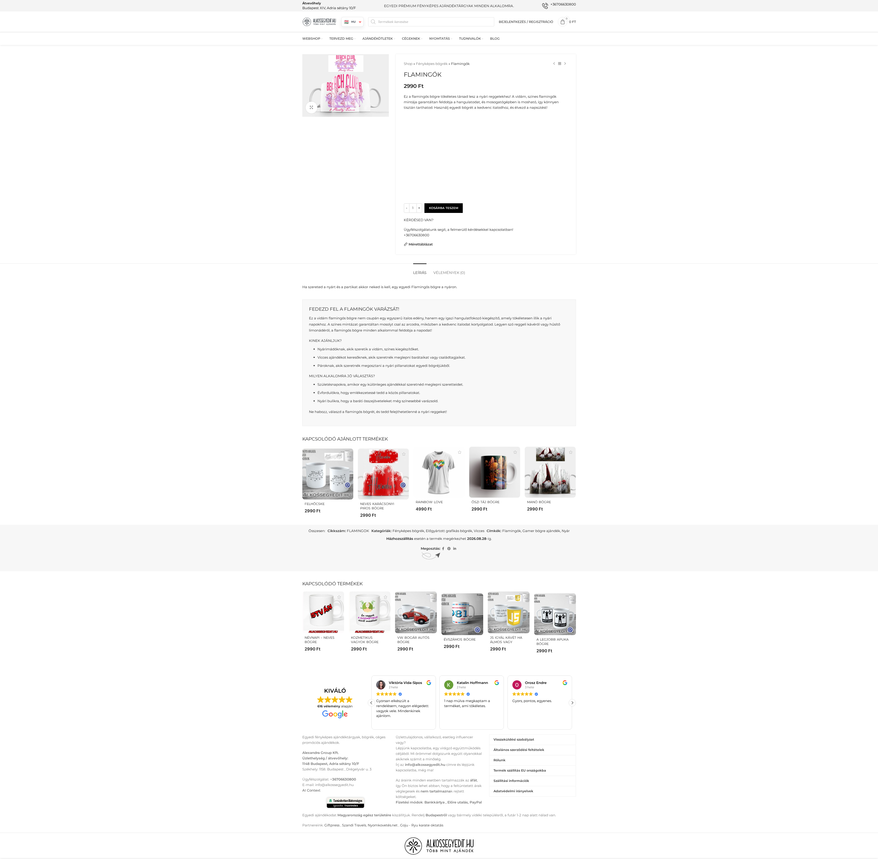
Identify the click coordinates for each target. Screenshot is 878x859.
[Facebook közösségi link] (443, 549)
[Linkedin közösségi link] (454, 549)
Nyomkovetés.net (383, 825)
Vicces (479, 531)
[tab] (419, 270)
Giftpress (331, 825)
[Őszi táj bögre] (494, 472)
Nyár (566, 531)
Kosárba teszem (443, 208)
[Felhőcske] (327, 474)
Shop (408, 63)
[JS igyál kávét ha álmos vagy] (509, 612)
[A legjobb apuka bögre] (555, 614)
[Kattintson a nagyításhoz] (311, 107)
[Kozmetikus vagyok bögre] (369, 612)
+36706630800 (416, 235)
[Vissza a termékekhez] (559, 64)
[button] (572, 702)
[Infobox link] (329, 6)
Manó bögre (539, 502)
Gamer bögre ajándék (541, 531)
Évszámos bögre (460, 639)
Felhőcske (315, 504)
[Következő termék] (565, 64)
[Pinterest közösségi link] (449, 549)
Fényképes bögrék (432, 63)
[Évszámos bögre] (462, 614)
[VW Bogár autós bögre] (416, 612)
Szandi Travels (354, 825)
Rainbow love (429, 502)
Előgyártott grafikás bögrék (449, 531)
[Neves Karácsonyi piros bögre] (383, 474)
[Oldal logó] (319, 21)
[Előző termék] (554, 64)
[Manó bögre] (550, 472)
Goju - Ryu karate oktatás (421, 825)
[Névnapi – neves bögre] (323, 612)
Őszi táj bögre (485, 502)
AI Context (311, 790)
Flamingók (511, 531)
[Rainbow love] (438, 472)
